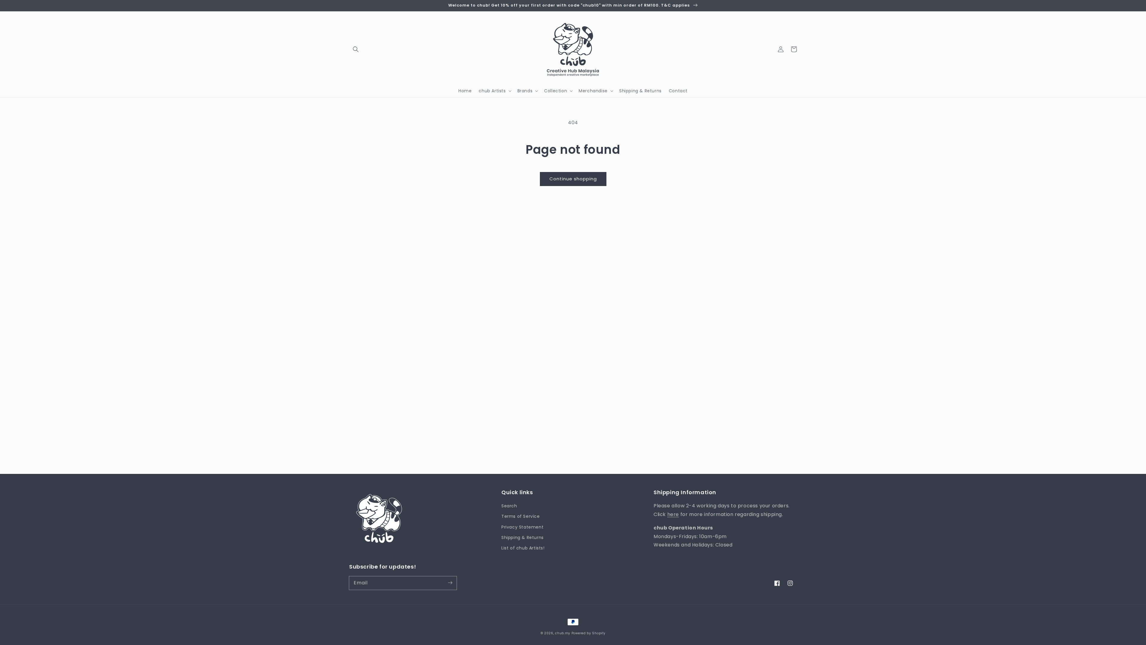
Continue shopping (573, 179)
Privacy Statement (522, 527)
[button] (355, 49)
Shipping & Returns (522, 537)
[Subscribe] (450, 582)
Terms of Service (520, 516)
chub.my (562, 633)
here (673, 514)
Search (509, 506)
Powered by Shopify (589, 633)
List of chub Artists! (523, 548)
